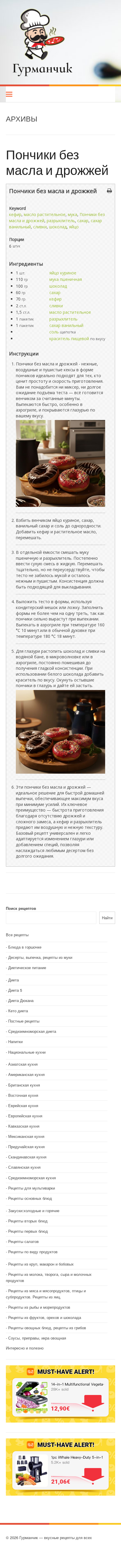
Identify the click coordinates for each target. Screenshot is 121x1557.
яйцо (74, 227)
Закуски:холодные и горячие (33, 1210)
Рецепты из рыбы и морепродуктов (39, 1307)
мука (72, 214)
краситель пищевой (69, 338)
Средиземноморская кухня (32, 1177)
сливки (40, 227)
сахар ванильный (66, 325)
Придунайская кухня (26, 1146)
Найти (107, 917)
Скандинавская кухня (27, 1157)
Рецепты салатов (23, 1241)
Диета (13, 980)
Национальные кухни (27, 1052)
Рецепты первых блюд (28, 1231)
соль (54, 332)
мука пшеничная (65, 279)
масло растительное (44, 214)
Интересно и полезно (24, 1348)
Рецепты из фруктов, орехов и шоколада (44, 1317)
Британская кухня (24, 1085)
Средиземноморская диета (32, 1031)
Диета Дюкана (20, 1000)
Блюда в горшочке (24, 947)
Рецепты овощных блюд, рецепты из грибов (47, 1327)
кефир (15, 214)
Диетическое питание (27, 967)
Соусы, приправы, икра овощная (37, 1338)
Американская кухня (26, 1074)
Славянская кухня (24, 1167)
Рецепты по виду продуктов (33, 1251)
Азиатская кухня (23, 1064)
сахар (82, 220)
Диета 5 (15, 990)
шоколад (58, 227)
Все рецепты (17, 934)
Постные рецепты (23, 1021)
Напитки (15, 1041)
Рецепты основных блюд (30, 1198)
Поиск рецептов (21, 908)
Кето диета (18, 1010)
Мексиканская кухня (26, 1136)
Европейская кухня (25, 1116)
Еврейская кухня (23, 1105)
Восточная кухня (23, 1095)
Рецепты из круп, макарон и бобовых (41, 1264)
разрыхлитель (61, 220)
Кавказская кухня (23, 1126)
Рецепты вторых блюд (28, 1221)
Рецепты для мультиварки (31, 1188)
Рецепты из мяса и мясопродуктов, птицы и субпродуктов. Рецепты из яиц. (46, 1294)
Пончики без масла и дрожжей (57, 162)
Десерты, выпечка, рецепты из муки (40, 957)
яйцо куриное (62, 273)
